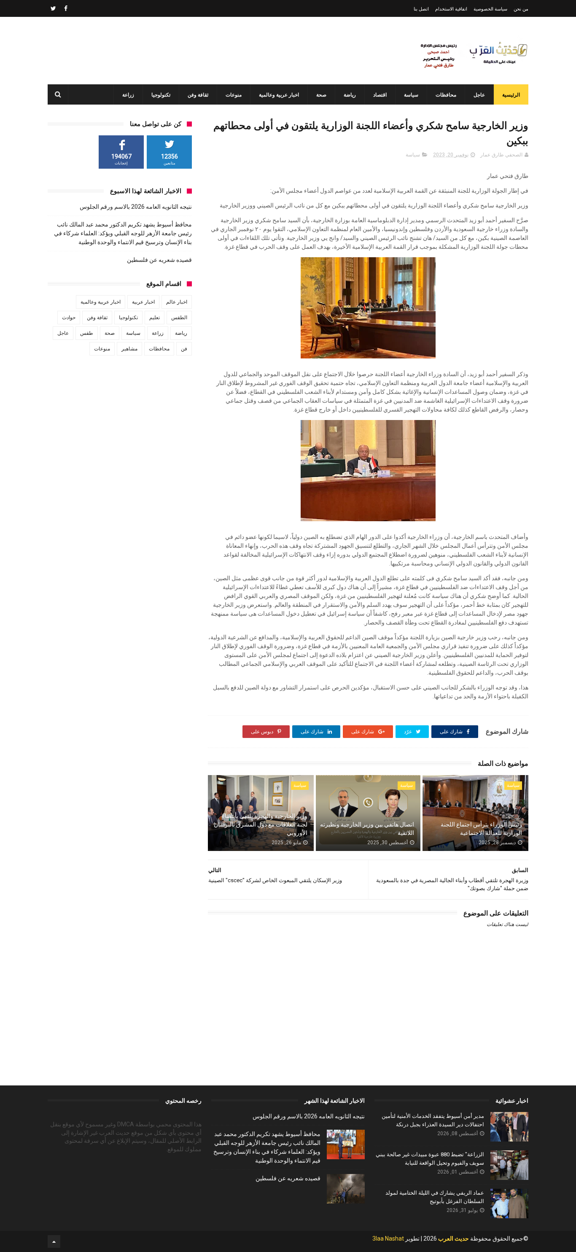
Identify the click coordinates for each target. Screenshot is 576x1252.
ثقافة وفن (198, 95)
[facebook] (65, 8)
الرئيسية (511, 95)
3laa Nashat (388, 1238)
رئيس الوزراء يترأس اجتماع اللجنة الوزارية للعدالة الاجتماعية (481, 828)
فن (184, 349)
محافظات (446, 95)
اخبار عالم (176, 302)
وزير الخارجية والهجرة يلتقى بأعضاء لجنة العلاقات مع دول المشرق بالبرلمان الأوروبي (260, 824)
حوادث (68, 317)
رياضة (350, 95)
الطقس (179, 317)
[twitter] (53, 8)
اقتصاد (380, 95)
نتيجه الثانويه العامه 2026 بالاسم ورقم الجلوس (136, 206)
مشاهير (129, 349)
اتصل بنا (421, 9)
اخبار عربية (143, 302)
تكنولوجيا (160, 95)
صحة (321, 95)
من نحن (521, 9)
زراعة (128, 95)
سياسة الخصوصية (490, 9)
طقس (86, 333)
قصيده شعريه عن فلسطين (159, 259)
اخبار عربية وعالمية (279, 95)
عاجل (479, 95)
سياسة (411, 95)
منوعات (234, 95)
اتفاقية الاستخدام (451, 9)
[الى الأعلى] (54, 1241)
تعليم (154, 317)
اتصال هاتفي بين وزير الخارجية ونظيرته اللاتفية (367, 828)
